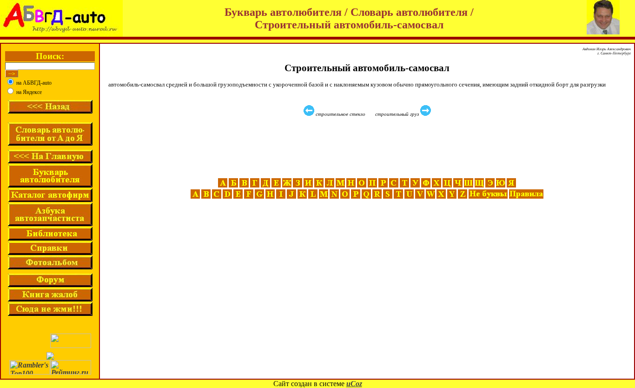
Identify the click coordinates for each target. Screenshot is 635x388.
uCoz (354, 384)
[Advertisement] (368, 147)
